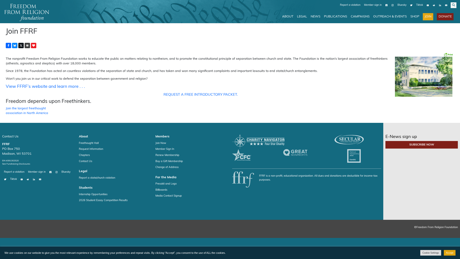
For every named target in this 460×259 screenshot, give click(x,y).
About (287, 16)
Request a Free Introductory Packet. (201, 95)
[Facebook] (386, 5)
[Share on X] (21, 45)
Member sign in (373, 5)
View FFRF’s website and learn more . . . (45, 87)
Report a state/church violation (97, 178)
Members (162, 136)
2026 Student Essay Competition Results (103, 200)
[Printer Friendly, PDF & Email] (448, 54)
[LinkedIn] (440, 5)
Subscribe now (421, 144)
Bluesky (401, 5)
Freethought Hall (89, 143)
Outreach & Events (390, 16)
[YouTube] (428, 5)
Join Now (160, 143)
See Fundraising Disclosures (16, 164)
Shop (414, 16)
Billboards (161, 190)
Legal (302, 16)
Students (86, 187)
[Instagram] (393, 5)
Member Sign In (164, 149)
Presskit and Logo (166, 184)
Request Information (91, 149)
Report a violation (350, 5)
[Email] (446, 5)
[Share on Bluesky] (14, 45)
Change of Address (167, 167)
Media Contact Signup (168, 196)
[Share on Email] (27, 45)
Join (428, 16)
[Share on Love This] (33, 45)
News (315, 16)
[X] (411, 5)
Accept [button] (449, 252)
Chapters (84, 155)
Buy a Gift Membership (169, 161)
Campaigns (360, 16)
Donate (445, 16)
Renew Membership (167, 155)
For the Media (165, 177)
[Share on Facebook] (8, 45)
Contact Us (10, 136)
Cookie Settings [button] (430, 252)
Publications (335, 16)
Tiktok (419, 5)
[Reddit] (434, 5)
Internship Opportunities (93, 194)
